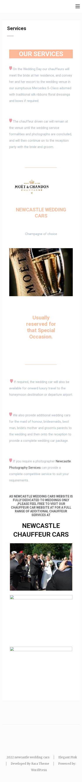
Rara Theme (40, 764)
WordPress (39, 770)
